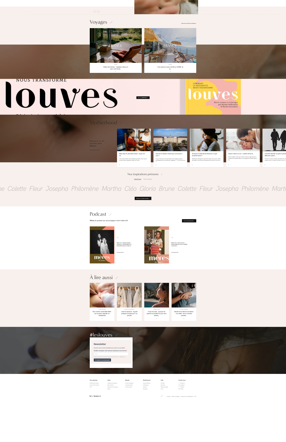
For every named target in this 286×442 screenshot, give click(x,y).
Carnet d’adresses (129, 414)
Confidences (146, 416)
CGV (195, 427)
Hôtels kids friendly (94, 414)
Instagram (182, 416)
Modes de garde (164, 418)
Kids (162, 411)
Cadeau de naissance (112, 414)
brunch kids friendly (94, 416)
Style (108, 411)
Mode (108, 420)
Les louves (95, 427)
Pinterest (182, 418)
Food (162, 420)
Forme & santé (128, 418)
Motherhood (146, 411)
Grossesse (145, 420)
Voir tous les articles (94, 181)
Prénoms (145, 418)
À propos (169, 427)
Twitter (181, 420)
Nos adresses (93, 411)
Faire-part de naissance (112, 418)
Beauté (127, 411)
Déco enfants (110, 416)
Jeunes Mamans (146, 414)
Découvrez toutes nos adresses (188, 54)
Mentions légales (176, 427)
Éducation (163, 416)
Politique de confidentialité (187, 427)
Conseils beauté (129, 416)
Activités (163, 414)
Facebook (182, 414)
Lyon (91, 418)
